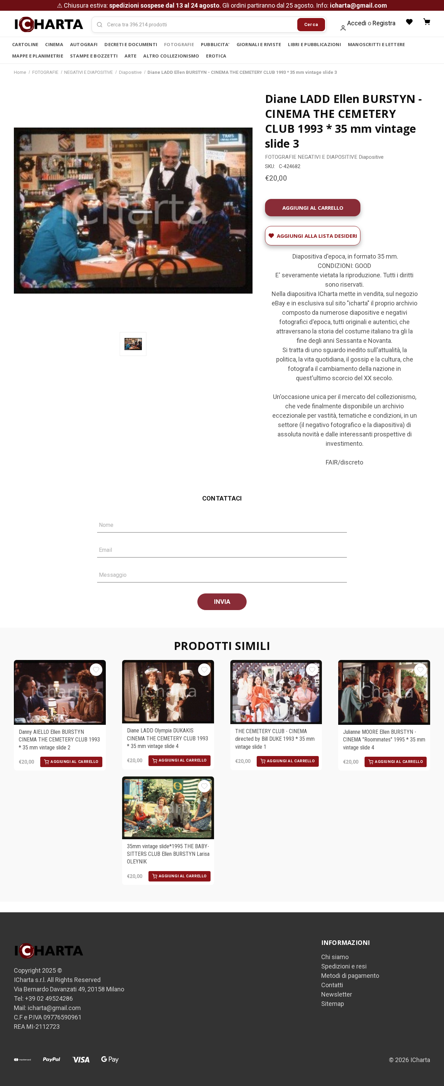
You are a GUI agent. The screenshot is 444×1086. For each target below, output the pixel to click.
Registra (384, 23)
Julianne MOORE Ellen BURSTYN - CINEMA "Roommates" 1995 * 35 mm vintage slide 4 (384, 740)
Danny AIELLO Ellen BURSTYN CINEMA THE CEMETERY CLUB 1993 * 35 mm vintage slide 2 (59, 740)
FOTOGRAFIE (179, 44)
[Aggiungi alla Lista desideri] (96, 669)
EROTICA (216, 56)
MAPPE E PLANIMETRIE (37, 56)
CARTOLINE (25, 44)
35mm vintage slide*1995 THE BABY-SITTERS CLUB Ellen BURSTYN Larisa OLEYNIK (168, 854)
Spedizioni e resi (344, 966)
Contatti (332, 985)
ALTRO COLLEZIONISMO (171, 56)
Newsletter (336, 994)
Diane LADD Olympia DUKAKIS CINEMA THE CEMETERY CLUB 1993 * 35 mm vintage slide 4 (167, 738)
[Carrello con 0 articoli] (426, 21)
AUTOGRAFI (83, 44)
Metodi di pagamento (350, 975)
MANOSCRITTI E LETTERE (376, 44)
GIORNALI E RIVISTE (259, 44)
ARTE (130, 56)
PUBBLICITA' (215, 44)
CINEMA (54, 44)
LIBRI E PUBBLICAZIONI (314, 44)
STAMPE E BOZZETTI (94, 56)
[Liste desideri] (409, 21)
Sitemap (332, 1003)
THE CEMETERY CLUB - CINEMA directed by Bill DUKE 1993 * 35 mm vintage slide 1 (275, 739)
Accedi (356, 23)
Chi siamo (335, 957)
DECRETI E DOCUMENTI (130, 44)
